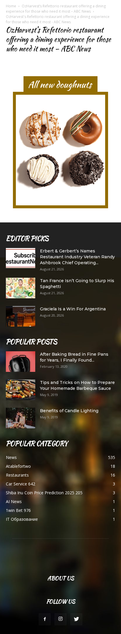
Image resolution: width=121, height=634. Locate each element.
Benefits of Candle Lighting (69, 410)
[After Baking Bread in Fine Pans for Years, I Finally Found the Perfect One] (20, 361)
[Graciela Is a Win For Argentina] (20, 316)
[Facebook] (45, 619)
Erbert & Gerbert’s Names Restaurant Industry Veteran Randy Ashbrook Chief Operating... (77, 256)
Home (11, 6)
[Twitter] (76, 619)
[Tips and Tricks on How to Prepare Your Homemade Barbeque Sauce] (20, 390)
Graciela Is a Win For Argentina (73, 309)
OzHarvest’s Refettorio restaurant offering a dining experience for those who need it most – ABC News (56, 9)
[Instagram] (60, 619)
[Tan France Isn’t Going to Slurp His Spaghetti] (20, 288)
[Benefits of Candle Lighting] (20, 418)
